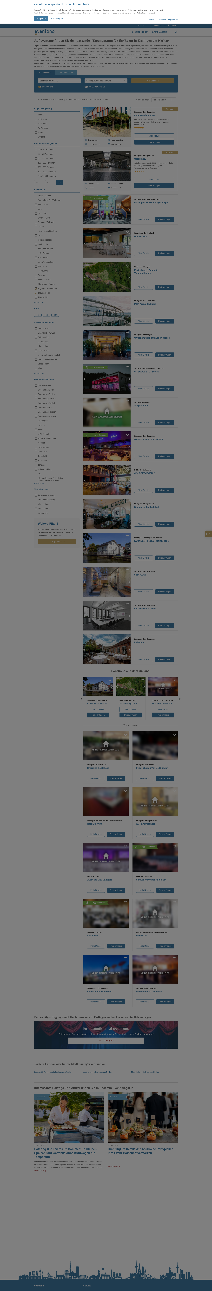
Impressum (173, 19)
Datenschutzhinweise (157, 19)
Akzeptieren (41, 19)
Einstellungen (57, 19)
